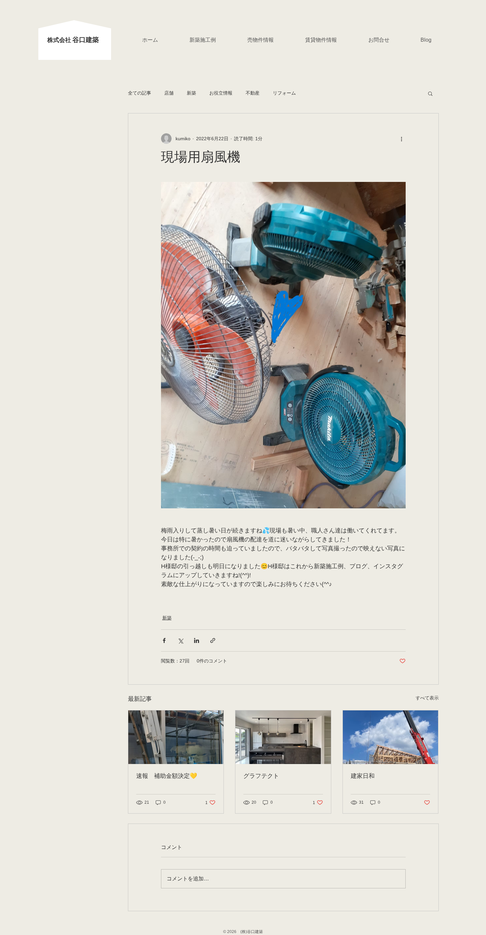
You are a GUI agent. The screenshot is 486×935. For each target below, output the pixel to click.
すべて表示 (427, 698)
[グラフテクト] (283, 737)
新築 (191, 93)
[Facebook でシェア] (164, 640)
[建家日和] (390, 737)
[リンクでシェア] (213, 640)
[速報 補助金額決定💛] (176, 737)
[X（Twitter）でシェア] (180, 640)
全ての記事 (139, 93)
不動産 (253, 93)
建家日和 (363, 776)
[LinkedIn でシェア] (196, 640)
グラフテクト (261, 776)
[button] (430, 93)
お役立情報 (220, 93)
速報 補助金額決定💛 (166, 776)
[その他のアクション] (402, 139)
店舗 (169, 93)
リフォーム (284, 93)
